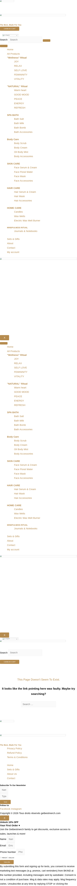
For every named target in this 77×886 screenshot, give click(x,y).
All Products (13, 53)
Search (4, 39)
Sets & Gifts (13, 239)
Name (3, 839)
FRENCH (4, 857)
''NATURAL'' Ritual (17, 86)
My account (13, 252)
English (8, 35)
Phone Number (8, 852)
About (10, 243)
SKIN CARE (13, 163)
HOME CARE (14, 208)
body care (13, 139)
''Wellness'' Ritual (17, 57)
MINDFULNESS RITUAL (17, 228)
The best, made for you (10, 25)
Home (10, 49)
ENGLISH (11, 857)
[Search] (46, 40)
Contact (11, 247)
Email (3, 845)
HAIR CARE (13, 188)
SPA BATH (13, 115)
